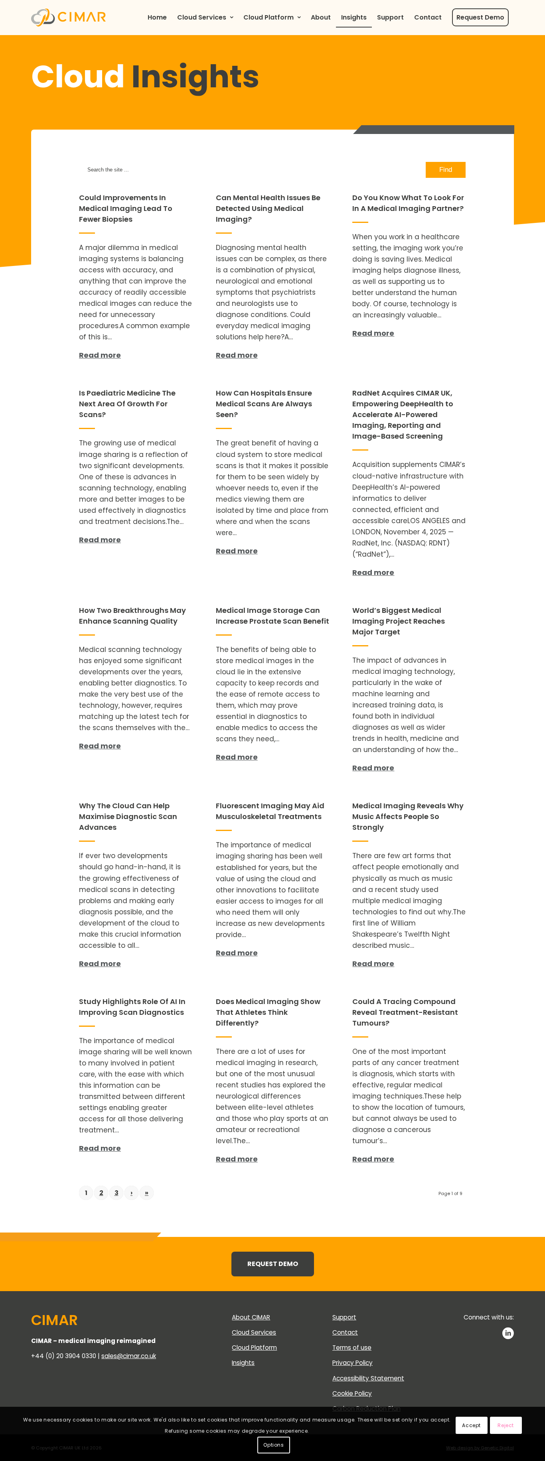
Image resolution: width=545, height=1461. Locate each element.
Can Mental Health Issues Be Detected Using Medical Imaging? (268, 208)
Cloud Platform (254, 1347)
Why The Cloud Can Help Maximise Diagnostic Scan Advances (128, 816)
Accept (471, 1425)
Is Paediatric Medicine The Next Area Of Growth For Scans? (127, 403)
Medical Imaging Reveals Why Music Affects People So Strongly (408, 816)
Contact (345, 1332)
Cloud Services (254, 1332)
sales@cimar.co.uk (128, 1356)
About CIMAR (251, 1317)
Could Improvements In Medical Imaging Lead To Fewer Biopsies (125, 208)
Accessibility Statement (368, 1378)
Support (344, 1317)
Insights (243, 1363)
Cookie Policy (352, 1393)
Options (273, 1444)
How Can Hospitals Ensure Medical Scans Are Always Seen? (264, 403)
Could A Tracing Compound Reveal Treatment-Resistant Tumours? (405, 1012)
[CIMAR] (68, 17)
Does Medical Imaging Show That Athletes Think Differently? (268, 1012)
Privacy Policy (352, 1363)
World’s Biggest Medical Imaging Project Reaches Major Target (398, 621)
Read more (100, 355)
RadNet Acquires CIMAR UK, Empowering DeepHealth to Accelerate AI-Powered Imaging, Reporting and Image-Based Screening (402, 414)
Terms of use (351, 1347)
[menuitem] (157, 17)
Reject (506, 1425)
